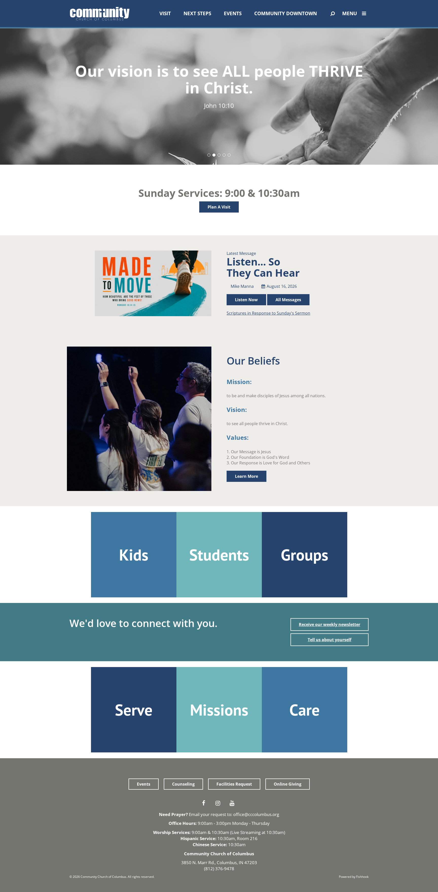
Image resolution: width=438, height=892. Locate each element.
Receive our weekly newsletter (329, 624)
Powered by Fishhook (354, 877)
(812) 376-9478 (219, 868)
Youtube (233, 803)
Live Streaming (246, 832)
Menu (349, 13)
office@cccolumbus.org (256, 814)
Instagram (219, 803)
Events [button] (143, 784)
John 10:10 (219, 105)
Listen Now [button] (246, 299)
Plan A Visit (219, 207)
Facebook (205, 803)
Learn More (246, 476)
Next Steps (197, 13)
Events (233, 13)
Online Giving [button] (287, 784)
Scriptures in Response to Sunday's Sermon (268, 313)
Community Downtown (285, 13)
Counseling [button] (183, 784)
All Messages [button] (288, 299)
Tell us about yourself (329, 639)
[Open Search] (333, 13)
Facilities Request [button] (234, 784)
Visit (165, 13)
